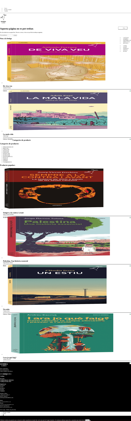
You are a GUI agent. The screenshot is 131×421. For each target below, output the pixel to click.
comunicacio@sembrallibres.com (7, 404)
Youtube (2, 389)
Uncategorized (6, 162)
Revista (125, 51)
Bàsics (4, 148)
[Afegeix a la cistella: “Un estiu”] (130, 314)
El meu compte (6, 412)
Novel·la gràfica (7, 156)
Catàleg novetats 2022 (5, 381)
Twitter (1, 386)
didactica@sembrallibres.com (6, 407)
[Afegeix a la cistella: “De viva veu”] (130, 91)
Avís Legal (2, 409)
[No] (90, 420)
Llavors (5, 90)
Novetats (2, 378)
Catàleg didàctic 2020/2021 (7, 380)
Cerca (15, 35)
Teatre (4, 159)
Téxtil (4, 160)
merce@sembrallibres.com (5, 401)
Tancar (87, 420)
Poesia (4, 157)
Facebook (2, 385)
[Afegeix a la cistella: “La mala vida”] (130, 139)
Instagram (2, 388)
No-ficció (5, 155)
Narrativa (10, 139)
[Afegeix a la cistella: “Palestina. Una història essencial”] (130, 266)
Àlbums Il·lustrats (7, 147)
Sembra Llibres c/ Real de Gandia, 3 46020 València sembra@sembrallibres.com (6, 395)
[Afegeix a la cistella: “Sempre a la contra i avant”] (130, 217)
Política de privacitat (11, 409)
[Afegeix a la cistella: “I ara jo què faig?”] (130, 362)
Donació (5, 151)
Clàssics (5, 149)
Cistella (6, 11)
